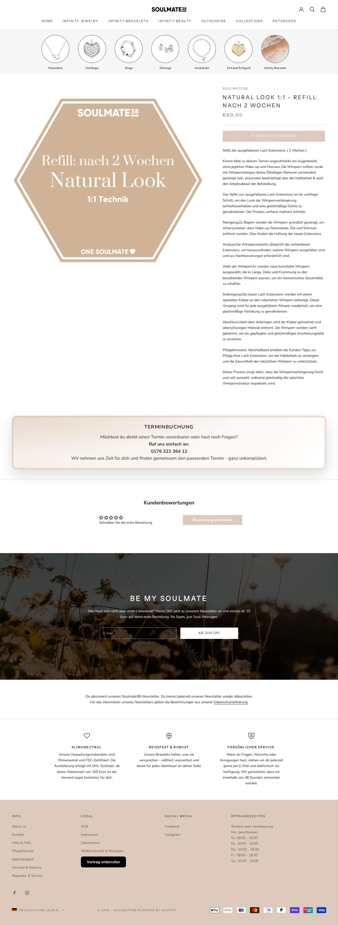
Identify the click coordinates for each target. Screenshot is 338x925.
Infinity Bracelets (128, 21)
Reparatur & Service (27, 875)
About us (19, 826)
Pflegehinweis (23, 851)
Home (47, 21)
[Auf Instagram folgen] (27, 892)
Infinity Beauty (174, 21)
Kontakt (18, 834)
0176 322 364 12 (169, 451)
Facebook (172, 826)
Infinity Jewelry (80, 21)
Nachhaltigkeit (23, 859)
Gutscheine (213, 21)
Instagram (172, 834)
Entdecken (284, 21)
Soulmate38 (235, 88)
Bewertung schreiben (212, 520)
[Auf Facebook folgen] (14, 892)
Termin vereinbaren (274, 136)
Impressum (89, 834)
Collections (249, 21)
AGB (84, 826)
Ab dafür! (209, 633)
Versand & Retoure (26, 867)
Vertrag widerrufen (103, 861)
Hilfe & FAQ (21, 842)
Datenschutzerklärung (230, 702)
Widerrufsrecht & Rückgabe (102, 851)
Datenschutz (90, 842)
